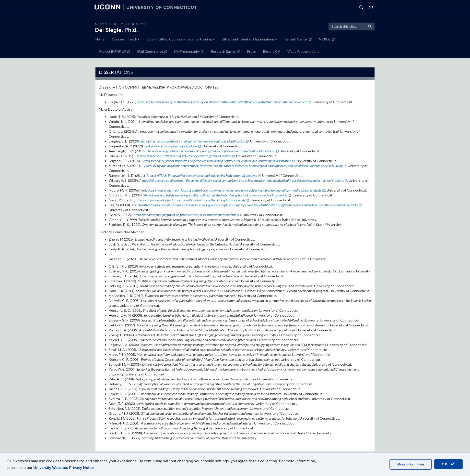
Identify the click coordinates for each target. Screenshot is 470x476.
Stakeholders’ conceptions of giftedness (170, 146)
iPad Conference (150, 51)
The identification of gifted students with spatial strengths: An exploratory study (191, 200)
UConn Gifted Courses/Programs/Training (179, 39)
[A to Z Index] (371, 7)
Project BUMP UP (112, 51)
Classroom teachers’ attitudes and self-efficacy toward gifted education (183, 156)
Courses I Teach (124, 39)
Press (251, 51)
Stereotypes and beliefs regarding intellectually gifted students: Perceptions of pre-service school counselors (215, 195)
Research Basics (223, 51)
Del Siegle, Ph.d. (116, 30)
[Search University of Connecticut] (361, 7)
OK (445, 464)
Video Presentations (303, 51)
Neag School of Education (120, 24)
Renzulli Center (296, 39)
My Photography (187, 51)
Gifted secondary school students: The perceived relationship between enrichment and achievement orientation (216, 161)
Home (100, 39)
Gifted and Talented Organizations (248, 39)
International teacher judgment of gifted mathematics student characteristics (185, 215)
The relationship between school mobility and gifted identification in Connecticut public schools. (210, 151)
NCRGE (325, 39)
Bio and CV (271, 51)
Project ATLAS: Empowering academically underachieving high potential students (201, 175)
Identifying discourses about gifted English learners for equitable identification (192, 141)
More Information (410, 464)
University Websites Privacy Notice (63, 467)
